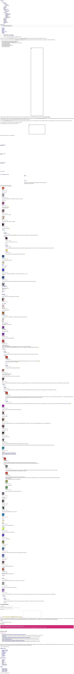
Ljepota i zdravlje (4, 668)
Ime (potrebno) (2, 606)
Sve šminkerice (7, 14)
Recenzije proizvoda (5, 650)
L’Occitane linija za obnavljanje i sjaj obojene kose (23, 637)
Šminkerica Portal (3, 648)
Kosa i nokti (5, 21)
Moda (4, 8)
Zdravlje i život (6, 22)
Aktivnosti (6, 15)
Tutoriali (5, 6)
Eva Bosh (3, 294)
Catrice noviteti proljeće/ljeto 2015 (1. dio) (20, 634)
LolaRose (3, 314)
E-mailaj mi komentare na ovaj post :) (6, 622)
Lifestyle (3, 32)
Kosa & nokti (7, 5)
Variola (16, 36)
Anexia (3, 427)
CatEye (3, 196)
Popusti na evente (4, 671)
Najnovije (3, 659)
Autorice (3, 654)
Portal (3, 2)
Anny (3, 321)
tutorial (8, 174)
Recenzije (5, 7)
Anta (3, 264)
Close (25, 175)
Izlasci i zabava (7, 10)
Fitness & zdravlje (6, 9)
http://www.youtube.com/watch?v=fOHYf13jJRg (9, 453)
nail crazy (3, 570)
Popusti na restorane (4, 670)
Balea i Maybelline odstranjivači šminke (19, 640)
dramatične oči (5, 174)
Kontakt (3, 656)
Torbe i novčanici (4, 664)
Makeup (6, 4)
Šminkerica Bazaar (3, 657)
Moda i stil (5, 20)
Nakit (3, 663)
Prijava (3, 24)
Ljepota (5, 3)
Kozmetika (3, 660)
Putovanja (6, 11)
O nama (5, 12)
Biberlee (3, 414)
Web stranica (2, 609)
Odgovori (3, 193)
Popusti (1, 666)
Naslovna (5, 18)
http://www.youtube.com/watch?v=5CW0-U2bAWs (9, 454)
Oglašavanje (7, 17)
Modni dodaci (4, 662)
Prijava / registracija (8, 13)
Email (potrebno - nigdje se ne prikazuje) (5, 607)
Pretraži (1, 24)
